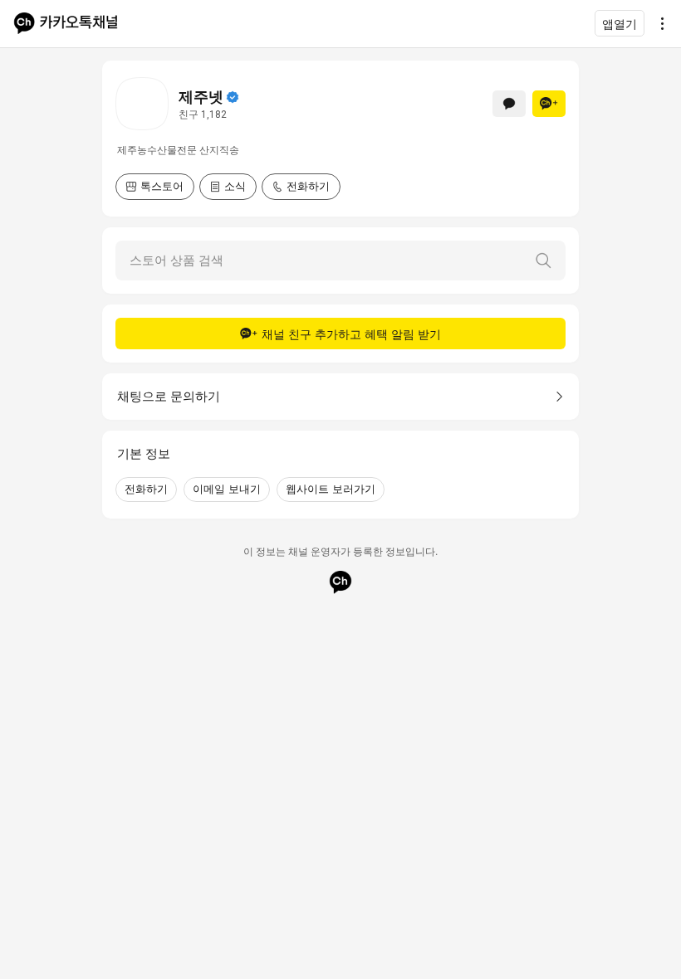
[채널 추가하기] (549, 103)
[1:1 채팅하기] (509, 103)
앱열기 (619, 24)
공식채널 (232, 97)
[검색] (543, 260)
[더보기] (658, 23)
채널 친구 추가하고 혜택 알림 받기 (351, 334)
